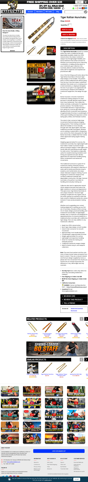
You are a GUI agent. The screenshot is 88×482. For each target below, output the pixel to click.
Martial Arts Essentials (77, 308)
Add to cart (67, 29)
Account (30, 12)
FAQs (48, 466)
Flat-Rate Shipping (52, 464)
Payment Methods (78, 462)
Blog (57, 12)
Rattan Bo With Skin (76, 374)
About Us (36, 462)
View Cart (62, 464)
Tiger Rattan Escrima (47, 374)
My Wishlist (63, 466)
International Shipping (77, 465)
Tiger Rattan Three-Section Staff (62, 374)
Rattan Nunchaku (33, 333)
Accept (77, 479)
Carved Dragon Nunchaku (47, 334)
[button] (54, 50)
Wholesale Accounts (79, 471)
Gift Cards (49, 12)
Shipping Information (77, 468)
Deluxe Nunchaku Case (76, 334)
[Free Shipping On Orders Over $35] (32, 3)
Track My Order (64, 469)
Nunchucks (74, 311)
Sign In (62, 462)
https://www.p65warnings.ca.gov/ (77, 287)
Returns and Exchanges (37, 469)
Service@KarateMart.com (13, 462)
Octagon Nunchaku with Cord (61, 334)
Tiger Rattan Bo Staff (32, 374)
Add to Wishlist (68, 34)
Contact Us (37, 464)
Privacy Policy (37, 466)
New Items (39, 12)
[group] (32, 329)
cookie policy (47, 480)
